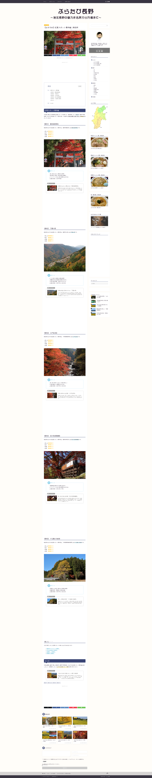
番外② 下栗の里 (54, 93)
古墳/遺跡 (96, 92)
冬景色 (95, 78)
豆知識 (94, 96)
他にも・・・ (54, 100)
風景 (93, 67)
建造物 (94, 83)
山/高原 (95, 74)
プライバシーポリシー (46, 776)
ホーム (45, 1)
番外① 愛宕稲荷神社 (55, 92)
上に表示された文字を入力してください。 (51, 764)
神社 (95, 85)
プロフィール (52, 1)
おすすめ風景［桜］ (98, 63)
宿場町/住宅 (96, 89)
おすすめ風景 (96, 62)
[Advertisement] (65, 71)
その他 (95, 80)
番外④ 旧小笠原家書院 (56, 97)
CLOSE (80, 86)
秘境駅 (95, 91)
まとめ (51, 103)
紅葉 (95, 77)
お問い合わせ (67, 1)
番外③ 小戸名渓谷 (55, 95)
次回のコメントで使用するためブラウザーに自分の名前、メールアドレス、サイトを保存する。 (64, 759)
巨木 (95, 75)
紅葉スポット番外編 (54, 90)
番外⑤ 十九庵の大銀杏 (56, 98)
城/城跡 (95, 88)
